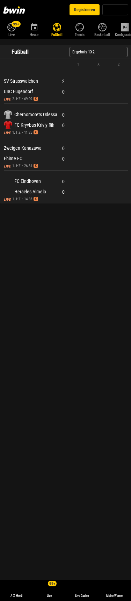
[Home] (15, 10)
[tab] (22, 46)
